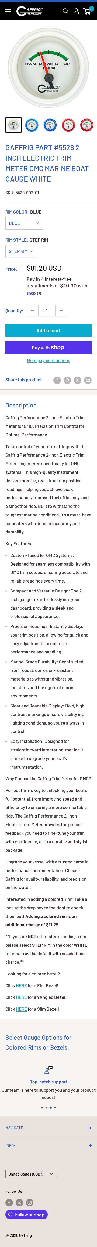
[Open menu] (8, 11)
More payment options (48, 360)
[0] (87, 11)
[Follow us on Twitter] (19, 1202)
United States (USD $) (26, 1174)
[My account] (76, 11)
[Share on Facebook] (57, 379)
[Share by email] (88, 379)
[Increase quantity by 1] (61, 310)
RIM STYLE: (26, 240)
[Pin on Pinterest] (67, 379)
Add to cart (48, 330)
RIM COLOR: (23, 211)
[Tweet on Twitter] (77, 379)
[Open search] (66, 11)
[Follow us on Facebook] (9, 1202)
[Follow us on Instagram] (29, 1202)
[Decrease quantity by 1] (32, 310)
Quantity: (14, 310)
